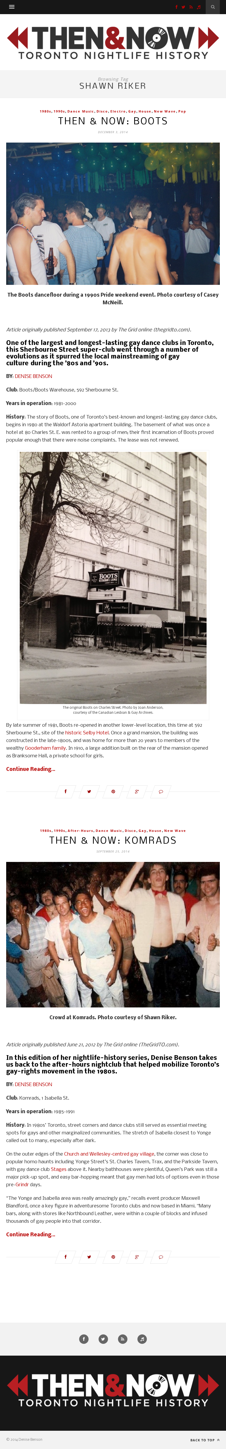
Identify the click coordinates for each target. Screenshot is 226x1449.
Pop (182, 111)
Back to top (203, 1440)
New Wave (165, 111)
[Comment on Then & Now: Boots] (160, 791)
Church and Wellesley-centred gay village (109, 1154)
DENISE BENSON (33, 376)
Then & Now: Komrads (113, 841)
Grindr (22, 1185)
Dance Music (80, 111)
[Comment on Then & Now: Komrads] (160, 1257)
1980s (45, 111)
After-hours (80, 830)
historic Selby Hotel (87, 733)
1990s (59, 111)
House (145, 111)
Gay (132, 111)
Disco (102, 111)
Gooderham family (45, 748)
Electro (118, 111)
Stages (59, 1169)
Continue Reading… (30, 769)
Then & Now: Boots (113, 122)
